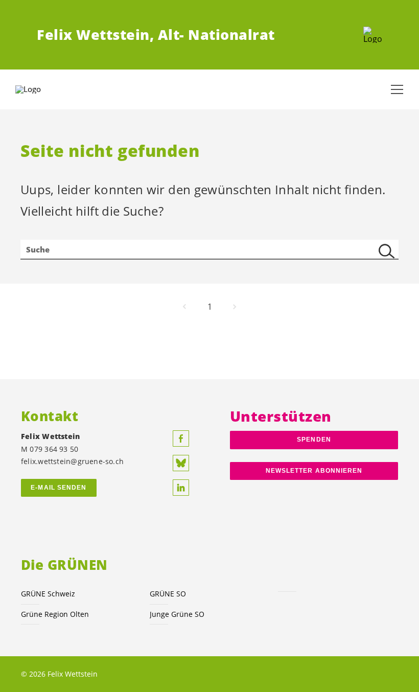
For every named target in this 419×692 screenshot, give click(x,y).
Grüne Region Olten (55, 614)
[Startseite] (372, 35)
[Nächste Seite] (234, 307)
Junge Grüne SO (177, 614)
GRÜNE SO (168, 593)
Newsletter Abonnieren (314, 470)
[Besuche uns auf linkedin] (181, 487)
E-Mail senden (58, 487)
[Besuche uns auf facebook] (181, 438)
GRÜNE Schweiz (48, 593)
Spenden (314, 439)
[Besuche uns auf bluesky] (181, 463)
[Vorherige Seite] (184, 307)
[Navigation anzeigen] (397, 89)
